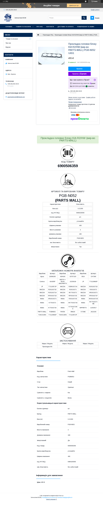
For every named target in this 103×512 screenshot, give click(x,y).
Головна (8, 26)
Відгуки (8, 47)
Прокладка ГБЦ (48, 35)
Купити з (76, 74)
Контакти (50, 26)
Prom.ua (61, 495)
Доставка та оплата (66, 26)
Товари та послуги (23, 26)
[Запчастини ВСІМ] (8, 21)
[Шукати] (84, 18)
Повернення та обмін (85, 26)
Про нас (39, 26)
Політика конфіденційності (64, 497)
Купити (79, 69)
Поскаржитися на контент (49, 497)
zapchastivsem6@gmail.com (16, 97)
